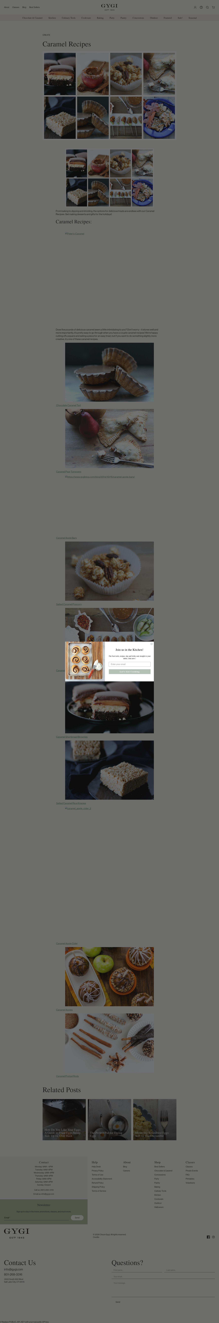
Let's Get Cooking (130, 671)
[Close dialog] (151, 644)
